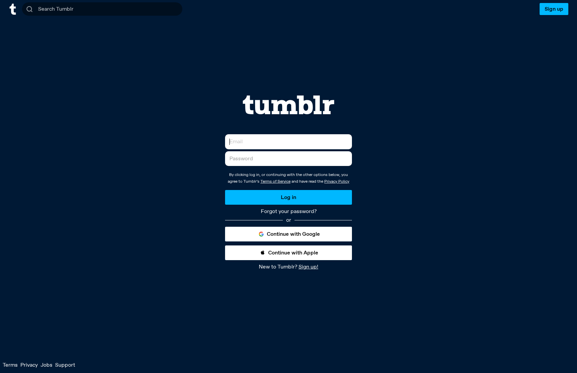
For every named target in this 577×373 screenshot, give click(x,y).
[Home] (12, 9)
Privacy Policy (336, 181)
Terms (10, 365)
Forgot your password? (289, 211)
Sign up (554, 9)
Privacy (29, 365)
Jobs (46, 365)
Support (65, 365)
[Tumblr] (288, 105)
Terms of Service (275, 181)
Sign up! (308, 266)
